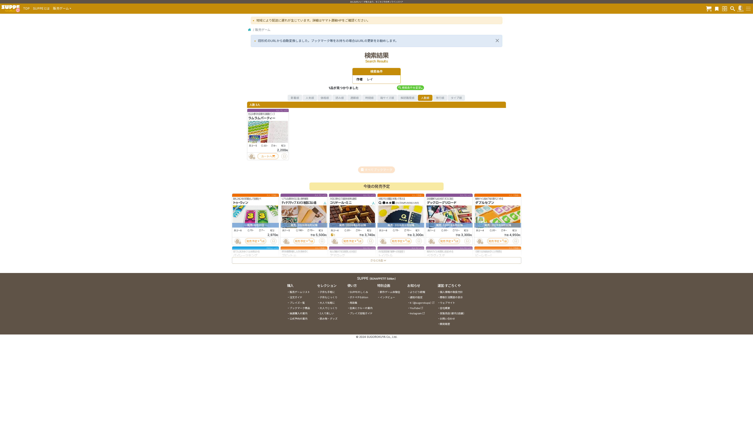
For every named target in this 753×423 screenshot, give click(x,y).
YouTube (415, 308)
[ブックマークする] (284, 156)
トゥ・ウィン (240, 202)
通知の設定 (416, 297)
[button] (410, 87)
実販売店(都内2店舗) (452, 313)
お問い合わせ (447, 318)
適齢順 (354, 97)
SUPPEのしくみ (359, 292)
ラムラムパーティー (261, 118)
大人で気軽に (327, 302)
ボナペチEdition (359, 297)
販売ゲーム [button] (61, 8)
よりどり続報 (417, 292)
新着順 (295, 97)
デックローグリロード (441, 202)
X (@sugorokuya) (420, 302)
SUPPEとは (41, 8)
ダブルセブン (484, 202)
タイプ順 (456, 97)
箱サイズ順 (387, 97)
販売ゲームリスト (300, 292)
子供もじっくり (328, 297)
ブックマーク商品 (300, 308)
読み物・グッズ (328, 318)
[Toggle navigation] (748, 9)
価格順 (325, 97)
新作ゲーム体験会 (390, 292)
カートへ (266, 156)
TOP (26, 8)
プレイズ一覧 (297, 302)
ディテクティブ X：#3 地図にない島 (299, 202)
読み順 (340, 97)
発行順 (440, 97)
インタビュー (387, 297)
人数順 (425, 97)
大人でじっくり (328, 308)
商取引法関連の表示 (451, 297)
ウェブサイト (447, 302)
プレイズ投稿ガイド (361, 313)
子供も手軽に (327, 292)
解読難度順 (407, 97)
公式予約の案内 (298, 318)
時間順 (369, 97)
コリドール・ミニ (341, 202)
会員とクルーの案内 (361, 308)
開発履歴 (445, 324)
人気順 (310, 97)
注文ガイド (296, 297)
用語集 (353, 302)
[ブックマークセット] (717, 8)
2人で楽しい (327, 313)
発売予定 (251, 241)
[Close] (497, 40)
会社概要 (445, 308)
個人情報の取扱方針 (451, 292)
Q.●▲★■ (386, 202)
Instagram (416, 313)
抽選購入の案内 (298, 313)
